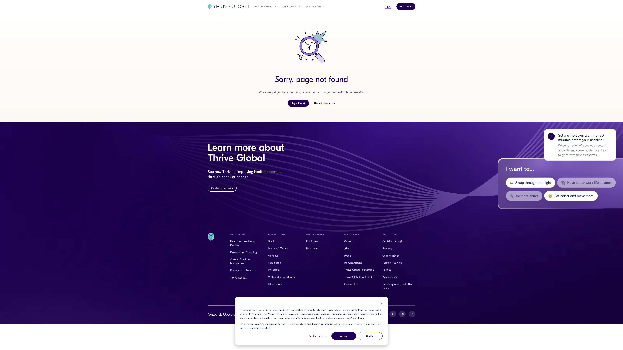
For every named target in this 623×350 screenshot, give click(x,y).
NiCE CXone (275, 284)
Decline (370, 336)
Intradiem (274, 269)
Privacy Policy (357, 317)
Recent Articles (353, 262)
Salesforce (274, 262)
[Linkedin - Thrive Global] (412, 314)
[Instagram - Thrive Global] (402, 314)
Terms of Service (392, 262)
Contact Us (351, 284)
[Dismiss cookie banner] (381, 304)
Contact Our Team (222, 188)
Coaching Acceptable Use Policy (397, 286)
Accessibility (389, 277)
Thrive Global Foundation (359, 269)
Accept (344, 336)
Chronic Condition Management (240, 261)
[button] (265, 6)
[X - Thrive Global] (392, 314)
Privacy (386, 269)
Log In (388, 6)
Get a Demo (406, 6)
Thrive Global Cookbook (358, 277)
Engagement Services (243, 270)
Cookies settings (318, 336)
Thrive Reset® (238, 277)
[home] (229, 6)
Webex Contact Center (281, 277)
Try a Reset (298, 103)
